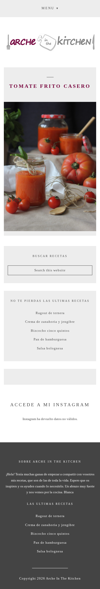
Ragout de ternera (50, 313)
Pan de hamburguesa (50, 339)
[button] (50, 8)
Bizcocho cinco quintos (50, 331)
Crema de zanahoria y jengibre (50, 322)
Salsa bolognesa (50, 348)
